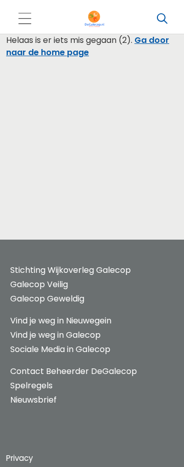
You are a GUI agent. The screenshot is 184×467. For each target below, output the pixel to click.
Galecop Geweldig (47, 299)
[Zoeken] (162, 19)
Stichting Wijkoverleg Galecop (70, 270)
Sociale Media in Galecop (60, 349)
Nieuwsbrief (33, 400)
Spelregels (31, 385)
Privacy (19, 458)
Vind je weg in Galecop (55, 335)
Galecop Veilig (39, 284)
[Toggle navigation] (24, 19)
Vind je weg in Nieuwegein (60, 320)
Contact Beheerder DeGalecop (73, 371)
